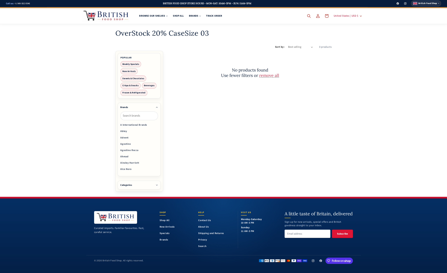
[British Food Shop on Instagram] (313, 261)
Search (202, 246)
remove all (269, 75)
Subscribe (342, 234)
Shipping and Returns (211, 233)
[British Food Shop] (115, 217)
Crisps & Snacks (130, 85)
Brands (164, 240)
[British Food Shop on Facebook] (321, 261)
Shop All (164, 220)
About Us (203, 227)
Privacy (202, 240)
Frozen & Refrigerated (133, 92)
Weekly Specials (130, 64)
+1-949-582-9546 (18, 3)
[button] (309, 16)
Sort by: (279, 47)
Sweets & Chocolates (133, 78)
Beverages (149, 85)
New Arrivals (129, 71)
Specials (164, 233)
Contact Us (204, 220)
